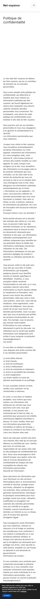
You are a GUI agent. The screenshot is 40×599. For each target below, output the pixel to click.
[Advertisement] (20, 48)
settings (23, 591)
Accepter (6, 595)
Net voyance (11, 5)
